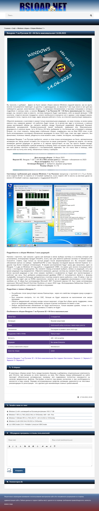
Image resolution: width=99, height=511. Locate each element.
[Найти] (91, 15)
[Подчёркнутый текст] (16, 446)
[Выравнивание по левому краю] (25, 446)
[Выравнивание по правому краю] (33, 446)
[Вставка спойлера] (55, 446)
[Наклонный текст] (13, 446)
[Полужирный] (9, 446)
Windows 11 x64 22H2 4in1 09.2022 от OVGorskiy (25, 421)
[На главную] (49, 6)
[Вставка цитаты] (47, 446)
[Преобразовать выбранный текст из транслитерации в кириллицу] (51, 446)
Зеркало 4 (20, 360)
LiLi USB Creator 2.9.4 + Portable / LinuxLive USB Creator (28, 424)
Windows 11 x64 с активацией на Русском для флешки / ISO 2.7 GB (31, 411)
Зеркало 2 (87, 358)
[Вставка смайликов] (38, 446)
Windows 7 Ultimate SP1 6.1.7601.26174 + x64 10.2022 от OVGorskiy (32, 418)
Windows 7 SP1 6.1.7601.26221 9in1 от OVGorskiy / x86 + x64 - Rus (31, 415)
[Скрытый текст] (43, 446)
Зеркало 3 (11, 360)
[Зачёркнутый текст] (20, 446)
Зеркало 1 (78, 358)
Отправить (19, 470)
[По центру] (29, 446)
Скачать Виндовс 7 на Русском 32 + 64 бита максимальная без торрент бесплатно (39, 358)
